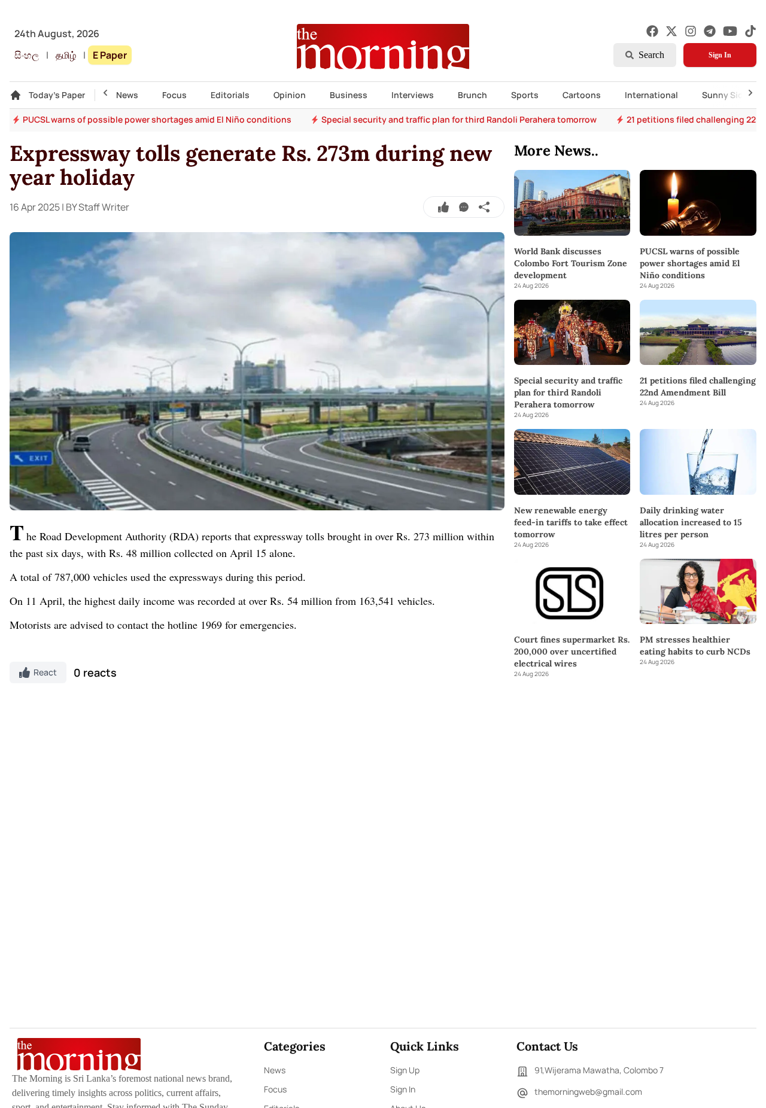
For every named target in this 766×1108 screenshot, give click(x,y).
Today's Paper (57, 95)
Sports (525, 95)
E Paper (110, 55)
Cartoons (582, 95)
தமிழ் (66, 55)
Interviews (412, 95)
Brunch (472, 95)
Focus (174, 95)
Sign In (720, 55)
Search (651, 55)
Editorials (230, 95)
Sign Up (405, 1070)
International (651, 95)
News (127, 95)
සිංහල (26, 55)
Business (348, 95)
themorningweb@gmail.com (588, 1091)
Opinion (289, 95)
